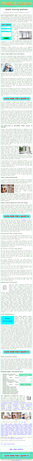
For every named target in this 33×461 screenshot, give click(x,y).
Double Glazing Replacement (7, 429)
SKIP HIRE (15, 404)
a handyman (9, 407)
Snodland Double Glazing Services (12, 371)
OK (21, 460)
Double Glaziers (15, 430)
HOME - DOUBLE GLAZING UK (16, 449)
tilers (28, 408)
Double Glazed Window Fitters (14, 425)
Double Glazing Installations (7, 428)
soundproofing (16, 401)
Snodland (24, 219)
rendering (3, 408)
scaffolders (8, 409)
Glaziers (8, 426)
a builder (22, 407)
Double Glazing (4, 435)
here (19, 369)
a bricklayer (4, 403)
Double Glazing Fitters (17, 426)
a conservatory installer (7, 402)
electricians (16, 403)
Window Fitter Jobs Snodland (15, 438)
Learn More (17, 460)
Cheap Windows (8, 427)
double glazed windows (8, 400)
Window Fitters (19, 428)
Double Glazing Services (26, 430)
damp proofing (22, 402)
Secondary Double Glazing (22, 429)
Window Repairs (16, 427)
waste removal (21, 409)
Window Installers (27, 428)
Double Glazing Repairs (26, 427)
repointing (16, 408)
